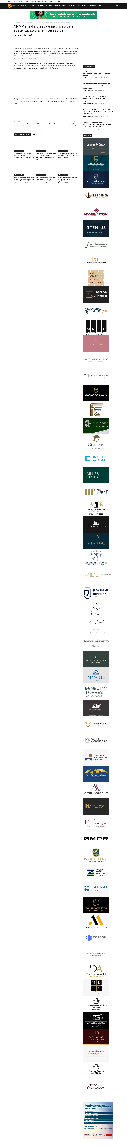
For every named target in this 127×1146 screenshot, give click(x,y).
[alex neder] (96, 433)
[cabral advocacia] (96, 896)
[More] (46, 42)
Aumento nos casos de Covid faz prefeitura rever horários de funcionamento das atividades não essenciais (28, 126)
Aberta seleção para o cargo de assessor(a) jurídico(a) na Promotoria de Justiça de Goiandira (24, 155)
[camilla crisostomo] (96, 351)
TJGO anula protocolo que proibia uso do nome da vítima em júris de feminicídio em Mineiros (67, 155)
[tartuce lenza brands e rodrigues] (96, 634)
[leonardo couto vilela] (96, 1012)
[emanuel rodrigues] (96, 765)
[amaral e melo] (96, 318)
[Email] (33, 42)
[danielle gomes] (96, 1028)
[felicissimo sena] (96, 253)
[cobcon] (96, 946)
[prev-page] (15, 186)
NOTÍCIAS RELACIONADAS (22, 134)
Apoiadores (40, 1)
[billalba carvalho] (96, 401)
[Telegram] (41, 42)
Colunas (32, 5)
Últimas (59, 1)
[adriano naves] (96, 565)
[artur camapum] (96, 798)
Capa (27, 1)
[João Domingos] (96, 1045)
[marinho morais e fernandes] (96, 269)
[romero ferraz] (96, 666)
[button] (117, 5)
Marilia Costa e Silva (88, 77)
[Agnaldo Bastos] (96, 913)
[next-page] (18, 186)
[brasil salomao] (96, 466)
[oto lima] (96, 548)
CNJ (99, 5)
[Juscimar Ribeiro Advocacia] (96, 601)
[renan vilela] (96, 962)
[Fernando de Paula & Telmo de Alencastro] (96, 154)
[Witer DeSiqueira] (96, 781)
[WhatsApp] (28, 42)
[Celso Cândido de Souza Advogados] (96, 286)
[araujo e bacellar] (96, 516)
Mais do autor (37, 134)
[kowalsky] (96, 617)
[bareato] (96, 814)
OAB (63, 5)
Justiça (40, 5)
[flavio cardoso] (96, 417)
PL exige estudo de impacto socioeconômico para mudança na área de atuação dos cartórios (97, 124)
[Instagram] (114, 1)
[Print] (37, 42)
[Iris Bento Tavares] (96, 716)
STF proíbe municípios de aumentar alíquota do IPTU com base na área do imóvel (96, 73)
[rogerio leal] (96, 864)
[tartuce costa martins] (96, 1094)
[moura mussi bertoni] (96, 880)
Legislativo (81, 5)
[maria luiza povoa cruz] (96, 995)
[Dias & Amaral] (96, 979)
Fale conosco (53, 1)
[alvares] (96, 683)
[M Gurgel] (96, 831)
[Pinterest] (24, 42)
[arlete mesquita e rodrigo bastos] (96, 1061)
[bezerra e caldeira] (96, 187)
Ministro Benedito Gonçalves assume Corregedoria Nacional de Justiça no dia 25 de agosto (97, 86)
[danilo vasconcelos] (96, 749)
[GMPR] (96, 847)
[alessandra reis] (96, 368)
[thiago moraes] (96, 384)
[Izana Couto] (96, 1077)
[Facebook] (111, 1)
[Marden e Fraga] (96, 220)
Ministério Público (53, 5)
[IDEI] (98, 584)
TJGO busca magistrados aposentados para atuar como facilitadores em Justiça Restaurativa (98, 111)
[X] (117, 1)
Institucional (33, 1)
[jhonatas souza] (96, 203)
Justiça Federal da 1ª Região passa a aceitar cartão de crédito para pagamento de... (96, 99)
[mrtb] (96, 335)
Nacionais (92, 5)
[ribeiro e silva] (96, 732)
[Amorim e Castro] (96, 650)
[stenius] (96, 236)
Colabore (46, 1)
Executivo (71, 5)
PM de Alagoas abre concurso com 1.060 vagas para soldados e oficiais (64, 125)
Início (15, 22)
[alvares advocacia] (96, 302)
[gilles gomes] (96, 483)
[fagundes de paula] (96, 171)
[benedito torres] (96, 699)
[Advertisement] (46, 85)
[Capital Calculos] (96, 532)
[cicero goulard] (96, 450)
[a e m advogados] (96, 929)
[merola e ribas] (96, 499)
